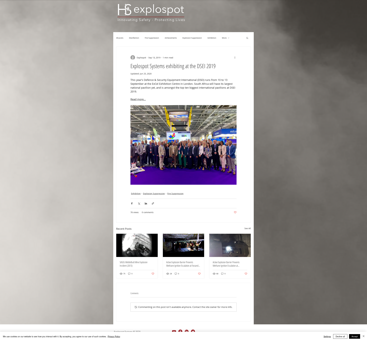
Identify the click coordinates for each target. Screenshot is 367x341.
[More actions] (235, 57)
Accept (355, 336)
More (224, 38)
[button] (247, 38)
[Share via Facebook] (131, 203)
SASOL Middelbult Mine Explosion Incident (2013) (134, 263)
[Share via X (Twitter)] (138, 203)
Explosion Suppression (192, 38)
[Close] (363, 336)
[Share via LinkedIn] (146, 203)
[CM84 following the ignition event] (183, 245)
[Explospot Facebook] (180, 332)
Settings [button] (327, 336)
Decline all (340, 336)
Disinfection (134, 38)
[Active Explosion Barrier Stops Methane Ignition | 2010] (230, 245)
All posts (119, 38)
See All (247, 228)
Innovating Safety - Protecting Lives (151, 20)
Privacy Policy (114, 336)
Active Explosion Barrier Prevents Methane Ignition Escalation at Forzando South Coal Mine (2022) (182, 263)
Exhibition (212, 38)
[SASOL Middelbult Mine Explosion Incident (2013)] (137, 245)
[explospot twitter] (193, 332)
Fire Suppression (152, 38)
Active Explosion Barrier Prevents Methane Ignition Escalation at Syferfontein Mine (226, 263)
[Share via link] (153, 203)
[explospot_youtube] (174, 332)
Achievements (171, 38)
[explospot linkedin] (187, 332)
